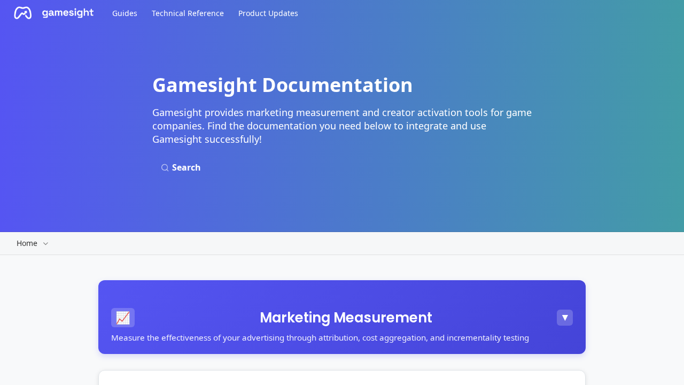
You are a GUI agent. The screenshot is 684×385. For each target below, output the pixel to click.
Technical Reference (188, 13)
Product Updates (268, 13)
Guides (124, 13)
